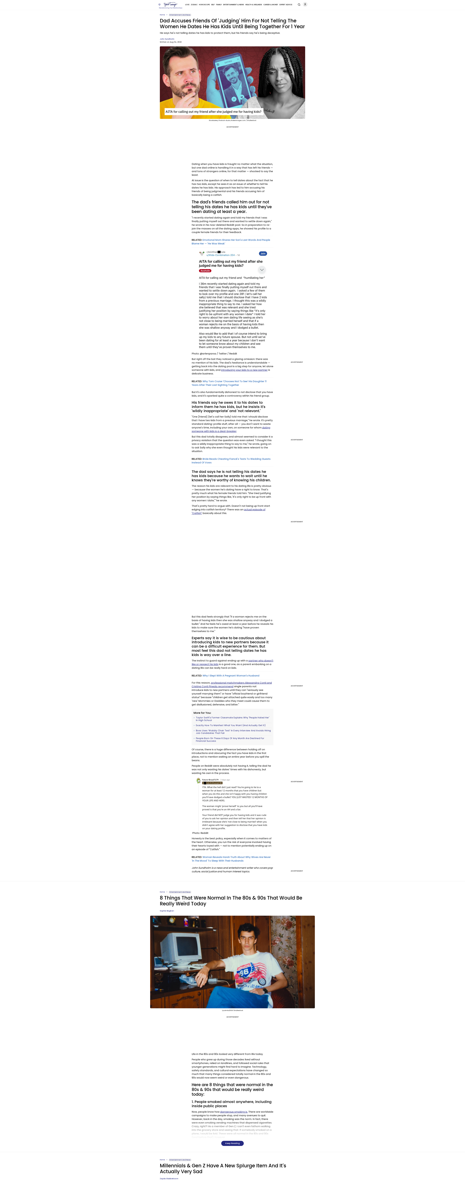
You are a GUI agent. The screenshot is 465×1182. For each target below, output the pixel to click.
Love (187, 4)
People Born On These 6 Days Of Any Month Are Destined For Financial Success (230, 739)
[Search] (298, 4)
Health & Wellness (253, 4)
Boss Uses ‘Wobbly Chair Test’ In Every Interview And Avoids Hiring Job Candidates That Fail (233, 731)
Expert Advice (285, 4)
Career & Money (270, 4)
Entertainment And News (180, 15)
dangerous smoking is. (234, 1111)
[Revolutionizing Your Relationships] (171, 4)
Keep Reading (232, 1143)
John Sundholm (167, 39)
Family (219, 4)
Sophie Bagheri (167, 911)
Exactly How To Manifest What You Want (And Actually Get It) (231, 725)
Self (213, 4)
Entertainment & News (233, 4)
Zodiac (194, 4)
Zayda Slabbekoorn (169, 1178)
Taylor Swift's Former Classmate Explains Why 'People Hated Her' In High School (232, 718)
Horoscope (204, 4)
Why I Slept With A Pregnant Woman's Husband (231, 675)
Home (162, 15)
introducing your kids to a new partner (244, 370)
